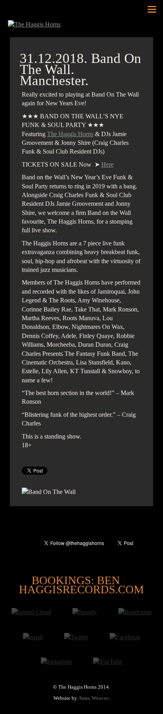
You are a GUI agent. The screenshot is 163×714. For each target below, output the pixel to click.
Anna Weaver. (94, 698)
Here (107, 164)
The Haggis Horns (70, 134)
